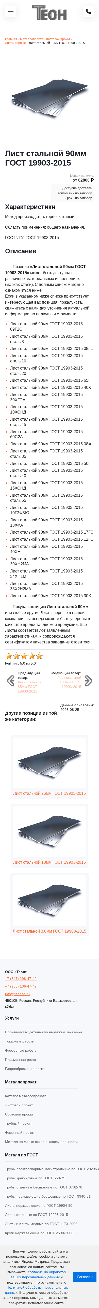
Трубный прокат (18, 1123)
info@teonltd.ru (17, 994)
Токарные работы (20, 1041)
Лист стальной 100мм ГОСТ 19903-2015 (69, 682)
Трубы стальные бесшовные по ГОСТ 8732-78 (43, 1187)
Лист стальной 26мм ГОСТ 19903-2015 (49, 793)
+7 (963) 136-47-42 (21, 986)
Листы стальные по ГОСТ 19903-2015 (36, 1215)
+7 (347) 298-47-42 (21, 979)
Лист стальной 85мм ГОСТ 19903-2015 (30, 686)
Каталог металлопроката (25, 1096)
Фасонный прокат (20, 1132)
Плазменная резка (20, 1059)
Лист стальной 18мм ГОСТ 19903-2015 (49, 862)
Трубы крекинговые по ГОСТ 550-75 (35, 1178)
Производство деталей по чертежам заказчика (43, 1032)
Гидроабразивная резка (25, 1069)
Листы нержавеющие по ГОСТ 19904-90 (38, 1205)
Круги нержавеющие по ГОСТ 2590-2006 (39, 1233)
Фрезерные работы (21, 1050)
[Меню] (10, 11)
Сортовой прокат (19, 1114)
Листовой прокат (19, 1105)
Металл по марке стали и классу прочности (41, 1142)
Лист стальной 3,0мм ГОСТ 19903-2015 (49, 931)
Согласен (85, 1277)
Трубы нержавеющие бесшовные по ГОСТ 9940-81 (48, 1196)
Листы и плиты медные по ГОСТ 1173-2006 (41, 1224)
